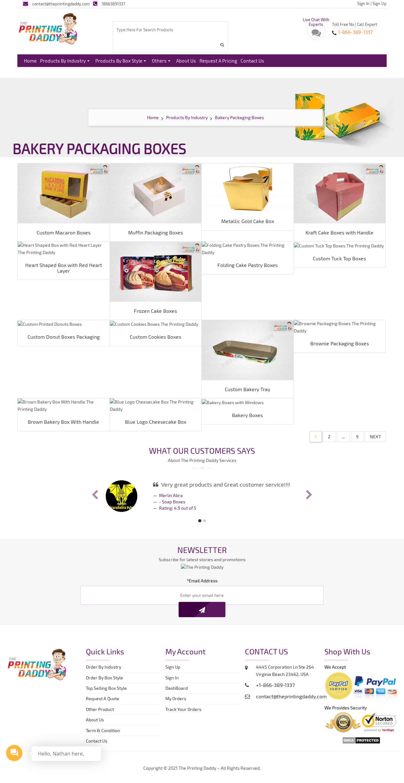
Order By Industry (103, 667)
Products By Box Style (118, 61)
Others (159, 61)
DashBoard (177, 688)
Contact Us (252, 61)
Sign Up (379, 3)
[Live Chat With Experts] (316, 34)
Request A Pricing (218, 61)
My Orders (177, 698)
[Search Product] (223, 45)
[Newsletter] (202, 609)
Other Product (100, 709)
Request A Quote (102, 698)
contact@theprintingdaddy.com (61, 3)
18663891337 (113, 3)
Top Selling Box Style (106, 688)
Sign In (363, 3)
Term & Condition (103, 730)
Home (30, 61)
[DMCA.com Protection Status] (361, 740)
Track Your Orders (184, 709)
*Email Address (202, 580)
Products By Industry (63, 61)
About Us (186, 61)
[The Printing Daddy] (48, 27)
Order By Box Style (104, 677)
